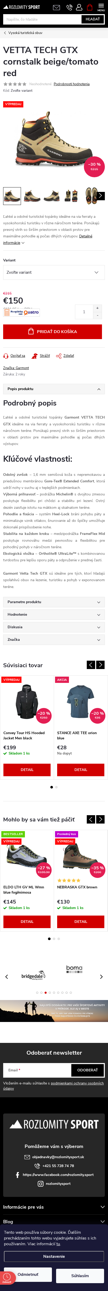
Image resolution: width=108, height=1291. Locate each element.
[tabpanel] (27, 727)
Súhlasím (80, 1276)
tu (58, 1244)
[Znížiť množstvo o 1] (97, 315)
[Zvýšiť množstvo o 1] (97, 308)
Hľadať (93, 19)
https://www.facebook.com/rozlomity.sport (58, 1174)
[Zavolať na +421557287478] (69, 7)
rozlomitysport (58, 1183)
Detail (27, 769)
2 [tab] (56, 787)
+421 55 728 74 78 (58, 1165)
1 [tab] (51, 787)
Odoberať (87, 1070)
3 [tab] (58, 939)
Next (100, 665)
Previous (91, 665)
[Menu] (101, 7)
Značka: (16, 368)
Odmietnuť (28, 1274)
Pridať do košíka (57, 332)
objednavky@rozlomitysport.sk (58, 1157)
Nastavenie (54, 1256)
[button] (37, 993)
